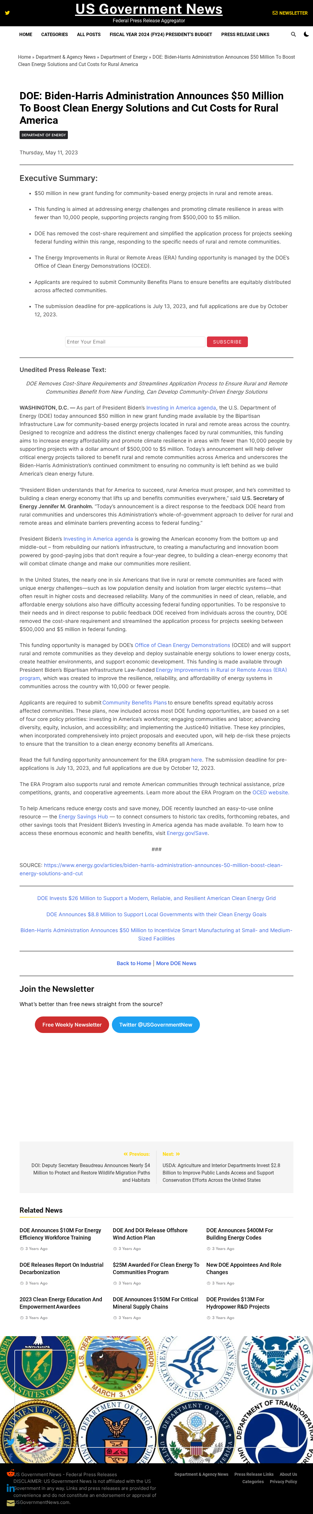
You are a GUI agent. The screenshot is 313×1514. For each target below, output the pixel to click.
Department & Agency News (66, 57)
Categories (54, 34)
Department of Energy (124, 57)
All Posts (89, 34)
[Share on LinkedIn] (10, 1488)
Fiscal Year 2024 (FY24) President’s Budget (161, 34)
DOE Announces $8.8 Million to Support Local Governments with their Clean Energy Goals (156, 914)
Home (25, 34)
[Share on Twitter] (10, 1442)
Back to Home (134, 963)
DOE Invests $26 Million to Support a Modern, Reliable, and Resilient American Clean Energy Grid (156, 898)
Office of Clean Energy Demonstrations (182, 645)
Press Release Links (245, 34)
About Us (288, 1474)
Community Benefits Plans (134, 703)
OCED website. (270, 792)
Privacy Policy (283, 1481)
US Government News (149, 9)
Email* (73, 331)
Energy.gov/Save (187, 833)
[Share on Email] (10, 1503)
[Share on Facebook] (10, 1457)
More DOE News (176, 963)
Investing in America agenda (181, 408)
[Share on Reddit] (10, 1472)
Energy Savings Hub (83, 817)
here (196, 760)
